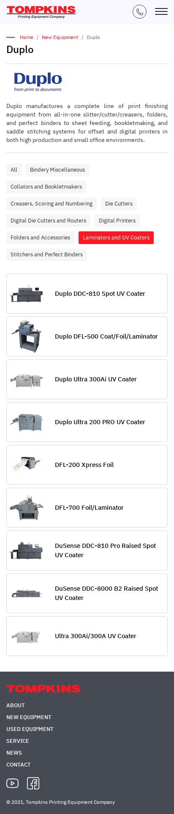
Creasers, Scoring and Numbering (51, 203)
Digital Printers (117, 220)
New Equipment (60, 37)
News (14, 752)
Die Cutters (119, 203)
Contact (18, 764)
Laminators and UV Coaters (116, 237)
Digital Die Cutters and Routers (48, 220)
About (15, 705)
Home (26, 37)
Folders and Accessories (40, 237)
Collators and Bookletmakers (46, 186)
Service (17, 741)
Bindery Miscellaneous (57, 169)
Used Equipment (30, 729)
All (14, 169)
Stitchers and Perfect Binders (47, 254)
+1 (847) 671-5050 (140, 12)
